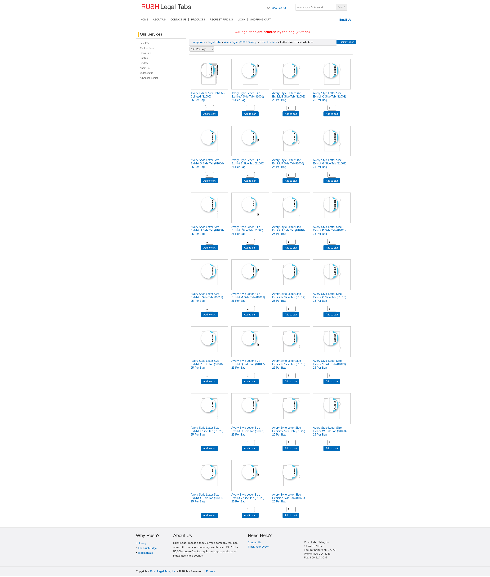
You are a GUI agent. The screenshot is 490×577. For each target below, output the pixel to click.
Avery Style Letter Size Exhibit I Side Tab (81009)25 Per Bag (247, 230)
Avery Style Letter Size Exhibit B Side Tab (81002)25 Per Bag (288, 96)
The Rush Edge (147, 547)
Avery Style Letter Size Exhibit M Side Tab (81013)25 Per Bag (248, 297)
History (142, 543)
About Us (144, 68)
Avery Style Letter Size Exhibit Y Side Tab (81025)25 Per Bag (247, 498)
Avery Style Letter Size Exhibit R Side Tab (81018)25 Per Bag (288, 364)
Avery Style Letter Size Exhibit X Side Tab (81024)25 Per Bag (207, 498)
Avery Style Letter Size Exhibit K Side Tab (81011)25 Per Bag (329, 230)
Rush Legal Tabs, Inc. (163, 571)
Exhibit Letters (268, 42)
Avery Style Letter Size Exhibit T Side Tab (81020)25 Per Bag (207, 431)
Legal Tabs (214, 42)
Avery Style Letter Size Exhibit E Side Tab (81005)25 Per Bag (247, 163)
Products (198, 19)
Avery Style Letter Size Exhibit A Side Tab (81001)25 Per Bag (247, 96)
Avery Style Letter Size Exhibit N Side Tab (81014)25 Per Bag (288, 297)
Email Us (345, 19)
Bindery (144, 63)
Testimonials (145, 552)
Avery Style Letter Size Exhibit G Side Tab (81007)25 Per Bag (329, 163)
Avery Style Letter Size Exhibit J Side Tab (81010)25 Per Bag (288, 230)
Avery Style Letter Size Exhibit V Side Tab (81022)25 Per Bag (288, 431)
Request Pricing (221, 19)
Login (241, 19)
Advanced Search (149, 78)
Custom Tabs (147, 48)
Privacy (210, 571)
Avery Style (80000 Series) (240, 42)
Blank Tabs (145, 53)
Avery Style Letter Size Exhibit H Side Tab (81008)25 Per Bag (207, 230)
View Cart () (278, 8)
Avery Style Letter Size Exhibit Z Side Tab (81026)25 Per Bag (288, 498)
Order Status (146, 73)
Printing (144, 58)
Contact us (178, 19)
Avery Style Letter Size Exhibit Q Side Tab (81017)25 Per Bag (248, 364)
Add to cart (209, 113)
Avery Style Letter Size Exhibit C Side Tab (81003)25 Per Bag (329, 96)
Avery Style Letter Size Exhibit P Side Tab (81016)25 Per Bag (207, 364)
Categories (198, 42)
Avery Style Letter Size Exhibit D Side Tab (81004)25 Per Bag (207, 163)
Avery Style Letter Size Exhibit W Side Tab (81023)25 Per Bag (330, 431)
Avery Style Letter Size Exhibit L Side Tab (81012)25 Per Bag (207, 297)
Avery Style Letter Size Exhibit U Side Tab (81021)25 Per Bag (248, 431)
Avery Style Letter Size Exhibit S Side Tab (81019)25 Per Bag (329, 364)
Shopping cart (260, 19)
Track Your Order (258, 546)
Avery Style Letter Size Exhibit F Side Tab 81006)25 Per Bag (288, 163)
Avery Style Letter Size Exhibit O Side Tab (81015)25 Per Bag (329, 297)
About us (159, 19)
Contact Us (254, 542)
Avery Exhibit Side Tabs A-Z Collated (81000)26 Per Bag (208, 96)
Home (144, 19)
